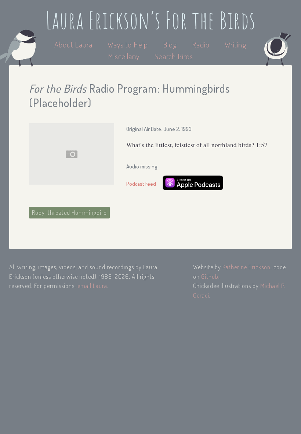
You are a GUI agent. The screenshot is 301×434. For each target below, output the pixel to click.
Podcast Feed (141, 183)
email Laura (92, 285)
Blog (170, 44)
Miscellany (123, 56)
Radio (201, 44)
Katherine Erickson (246, 267)
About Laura (74, 44)
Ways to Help (129, 44)
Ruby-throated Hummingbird (69, 212)
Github (209, 276)
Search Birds (174, 56)
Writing (235, 44)
